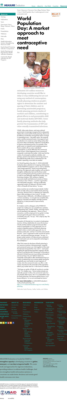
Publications (26, 305)
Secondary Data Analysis (62, 331)
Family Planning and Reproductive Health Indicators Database (27, 332)
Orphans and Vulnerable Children (61, 322)
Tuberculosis (60, 336)
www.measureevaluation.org (50, 366)
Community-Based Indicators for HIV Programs (27, 348)
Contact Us (14, 318)
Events (24, 309)
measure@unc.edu (49, 365)
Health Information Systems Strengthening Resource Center (27, 322)
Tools (24, 307)
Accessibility (11, 398)
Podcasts (36, 309)
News (19, 12)
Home (18, 10)
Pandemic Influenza (60, 327)
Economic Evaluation (49, 318)
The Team (14, 309)
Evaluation (49, 321)
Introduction (14, 305)
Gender (48, 330)
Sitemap (2, 398)
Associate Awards (14, 312)
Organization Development (61, 318)
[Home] (12, 5)
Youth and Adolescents (61, 339)
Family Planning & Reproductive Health (50, 325)
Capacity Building (49, 305)
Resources (24, 10)
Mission (13, 307)
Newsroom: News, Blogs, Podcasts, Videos (39, 10)
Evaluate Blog (27, 316)
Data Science (49, 315)
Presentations (26, 312)
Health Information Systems (50, 339)
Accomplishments (16, 316)
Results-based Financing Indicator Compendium (27, 341)
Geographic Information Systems (50, 333)
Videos (36, 312)
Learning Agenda (60, 305)
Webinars (25, 314)
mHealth (59, 315)
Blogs (36, 307)
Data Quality (50, 313)
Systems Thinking (62, 334)
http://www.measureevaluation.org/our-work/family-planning (33, 285)
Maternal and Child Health (61, 311)
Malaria (59, 309)
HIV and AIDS (50, 343)
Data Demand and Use (50, 309)
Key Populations (50, 345)
